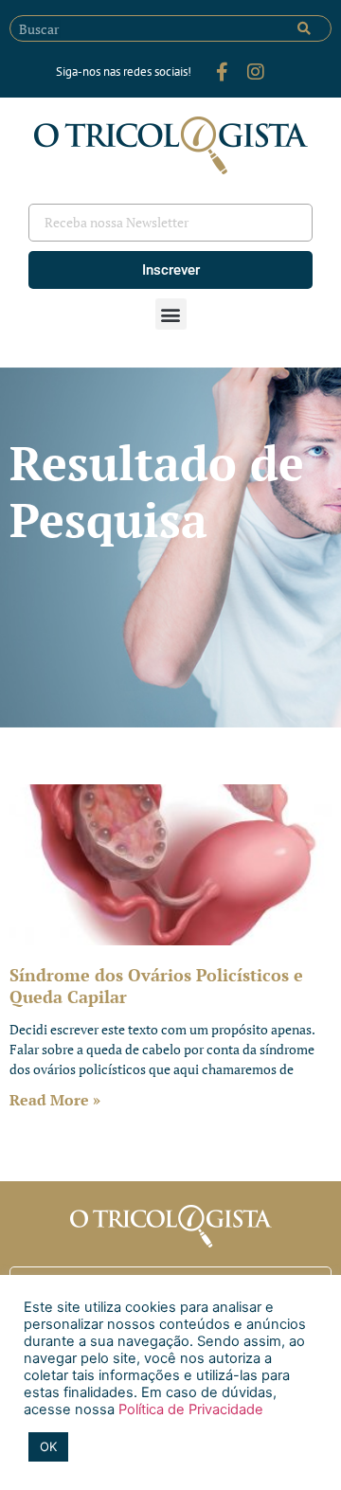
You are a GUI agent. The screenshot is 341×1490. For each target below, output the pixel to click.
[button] (171, 314)
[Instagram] (255, 72)
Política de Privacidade (189, 1409)
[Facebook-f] (221, 72)
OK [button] (48, 1446)
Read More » (54, 1099)
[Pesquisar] (304, 28)
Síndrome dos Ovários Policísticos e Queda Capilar (156, 985)
